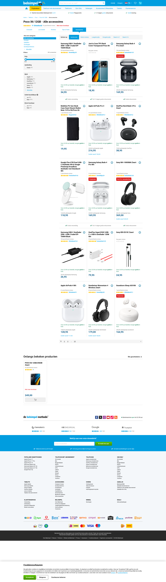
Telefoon (31, 17)
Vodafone (57, 476)
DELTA (56, 464)
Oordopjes (57, 489)
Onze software (59, 507)
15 (75, 341)
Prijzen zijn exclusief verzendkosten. (102, 533)
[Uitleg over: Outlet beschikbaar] (37, 95)
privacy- (113, 572)
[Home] (26, 8)
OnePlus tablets (28, 489)
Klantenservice (131, 8)
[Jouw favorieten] (135, 3)
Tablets (119, 8)
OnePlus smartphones (92, 462)
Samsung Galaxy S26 (29, 464)
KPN (56, 468)
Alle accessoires (53, 17)
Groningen (88, 502)
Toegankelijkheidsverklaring (62, 505)
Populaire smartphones (33, 457)
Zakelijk (120, 482)
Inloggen (120, 3)
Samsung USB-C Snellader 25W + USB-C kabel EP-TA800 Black (71, 234)
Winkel (88, 500)
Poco (36, 17)
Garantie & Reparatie (29, 505)
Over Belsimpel (59, 502)
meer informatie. (102, 534)
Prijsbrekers (35, 8)
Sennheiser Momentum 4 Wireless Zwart (98, 286)
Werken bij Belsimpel (69, 538)
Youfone (57, 478)
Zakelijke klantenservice (123, 486)
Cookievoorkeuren (93, 538)
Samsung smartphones (92, 461)
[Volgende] (141, 341)
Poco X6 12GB (43, 17)
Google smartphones (91, 468)
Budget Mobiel (59, 462)
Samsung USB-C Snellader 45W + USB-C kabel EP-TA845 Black (71, 46)
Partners (60, 538)
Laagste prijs (96, 37)
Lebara (57, 469)
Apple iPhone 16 (28, 462)
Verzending (27, 502)
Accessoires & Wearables (104, 8)
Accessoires (59, 482)
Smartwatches (59, 492)
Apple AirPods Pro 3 (96, 106)
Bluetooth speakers (60, 494)
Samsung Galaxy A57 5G (30, 466)
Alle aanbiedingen (121, 502)
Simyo (56, 475)
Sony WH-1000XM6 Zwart (126, 162)
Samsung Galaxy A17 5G (30, 468)
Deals (119, 500)
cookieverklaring (122, 572)
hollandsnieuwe (59, 466)
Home (25, 17)
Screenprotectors (59, 486)
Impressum (84, 538)
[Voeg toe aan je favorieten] (84, 44)
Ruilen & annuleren (29, 507)
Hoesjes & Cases (59, 484)
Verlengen (88, 8)
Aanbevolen (74, 37)
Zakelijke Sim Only (122, 489)
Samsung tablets (28, 486)
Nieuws (54, 538)
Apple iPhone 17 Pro (29, 461)
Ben (56, 461)
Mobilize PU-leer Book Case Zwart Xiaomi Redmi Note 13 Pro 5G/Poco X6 (71, 108)
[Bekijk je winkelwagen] (140, 3)
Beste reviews (85, 37)
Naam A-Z (117, 37)
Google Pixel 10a (28, 469)
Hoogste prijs (106, 37)
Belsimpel (58, 500)
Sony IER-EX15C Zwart (125, 232)
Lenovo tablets (28, 491)
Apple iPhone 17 (28, 459)
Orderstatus (27, 503)
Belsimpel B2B (120, 484)
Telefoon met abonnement (52, 8)
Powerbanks (58, 487)
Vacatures (57, 509)
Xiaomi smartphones (91, 464)
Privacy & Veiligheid (60, 503)
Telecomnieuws (90, 486)
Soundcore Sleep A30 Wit (126, 285)
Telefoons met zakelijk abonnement (126, 487)
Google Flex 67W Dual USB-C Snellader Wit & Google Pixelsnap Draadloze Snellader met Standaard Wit (71, 166)
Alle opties (29, 49)
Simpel (57, 473)
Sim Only (79, 8)
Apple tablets (27, 484)
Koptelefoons (58, 491)
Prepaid (88, 487)
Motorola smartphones (92, 466)
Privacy (78, 538)
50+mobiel (58, 459)
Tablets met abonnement (30, 492)
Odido (56, 471)
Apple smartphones (91, 459)
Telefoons (68, 8)
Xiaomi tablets (28, 487)
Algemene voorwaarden (106, 538)
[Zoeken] (103, 3)
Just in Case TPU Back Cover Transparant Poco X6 (99, 45)
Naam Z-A (126, 37)
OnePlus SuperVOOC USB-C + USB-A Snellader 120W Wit (98, 234)
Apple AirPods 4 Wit (68, 285)
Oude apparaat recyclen (92, 489)
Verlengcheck (89, 484)
